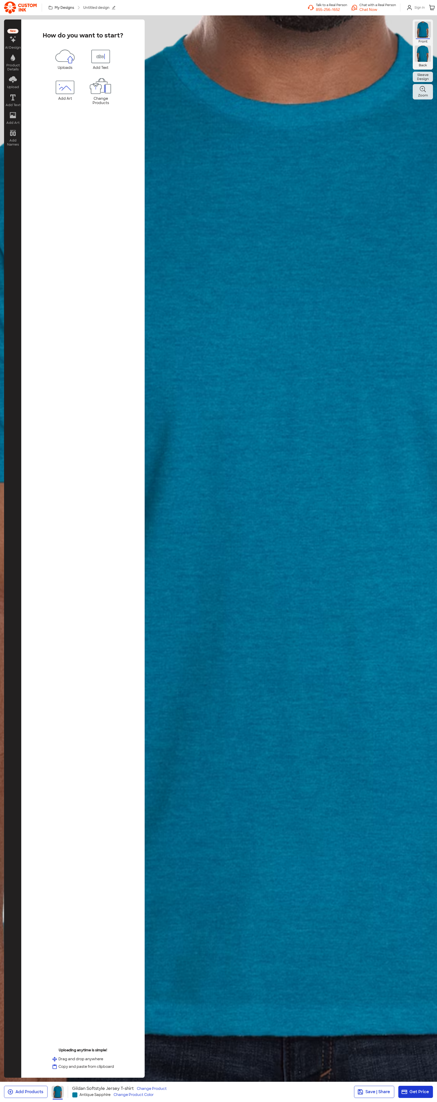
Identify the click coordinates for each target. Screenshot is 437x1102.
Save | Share (377, 1091)
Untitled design (96, 7)
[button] (377, 10)
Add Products (29, 1091)
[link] (20, 8)
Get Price (419, 1091)
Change (152, 1089)
